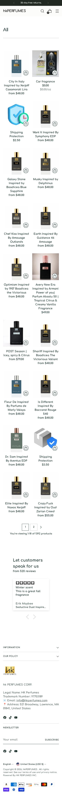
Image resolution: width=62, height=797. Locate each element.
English (7, 764)
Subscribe (52, 740)
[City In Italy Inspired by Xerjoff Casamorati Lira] (16, 63)
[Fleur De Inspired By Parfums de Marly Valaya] (16, 384)
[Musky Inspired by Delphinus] (45, 161)
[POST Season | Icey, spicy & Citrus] (16, 333)
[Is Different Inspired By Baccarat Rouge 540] (45, 384)
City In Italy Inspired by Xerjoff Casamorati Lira (16, 85)
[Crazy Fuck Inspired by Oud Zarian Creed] (45, 485)
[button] (28, 616)
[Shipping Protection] (16, 114)
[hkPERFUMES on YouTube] (16, 718)
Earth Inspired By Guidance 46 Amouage (46, 237)
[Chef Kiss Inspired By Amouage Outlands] (16, 216)
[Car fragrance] (45, 63)
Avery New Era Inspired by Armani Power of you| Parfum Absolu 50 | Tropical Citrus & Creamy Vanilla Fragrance (45, 296)
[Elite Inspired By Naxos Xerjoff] (16, 485)
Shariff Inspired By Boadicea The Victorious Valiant (45, 355)
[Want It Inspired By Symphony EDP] (45, 114)
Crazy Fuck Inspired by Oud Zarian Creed (45, 507)
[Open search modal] (42, 11)
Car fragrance (45, 81)
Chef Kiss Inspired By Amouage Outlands (16, 237)
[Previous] (14, 3)
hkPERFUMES (30, 769)
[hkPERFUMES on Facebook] (5, 718)
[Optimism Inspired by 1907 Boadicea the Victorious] (16, 266)
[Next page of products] (41, 527)
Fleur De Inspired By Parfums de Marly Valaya (16, 405)
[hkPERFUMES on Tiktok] (11, 718)
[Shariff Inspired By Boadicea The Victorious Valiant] (45, 333)
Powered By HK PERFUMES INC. (20, 775)
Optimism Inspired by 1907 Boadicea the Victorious (16, 288)
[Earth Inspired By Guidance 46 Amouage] (45, 216)
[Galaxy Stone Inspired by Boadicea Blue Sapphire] (16, 161)
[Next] (48, 3)
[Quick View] (26, 73)
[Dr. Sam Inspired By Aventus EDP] (16, 438)
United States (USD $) (31, 764)
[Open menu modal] (57, 11)
